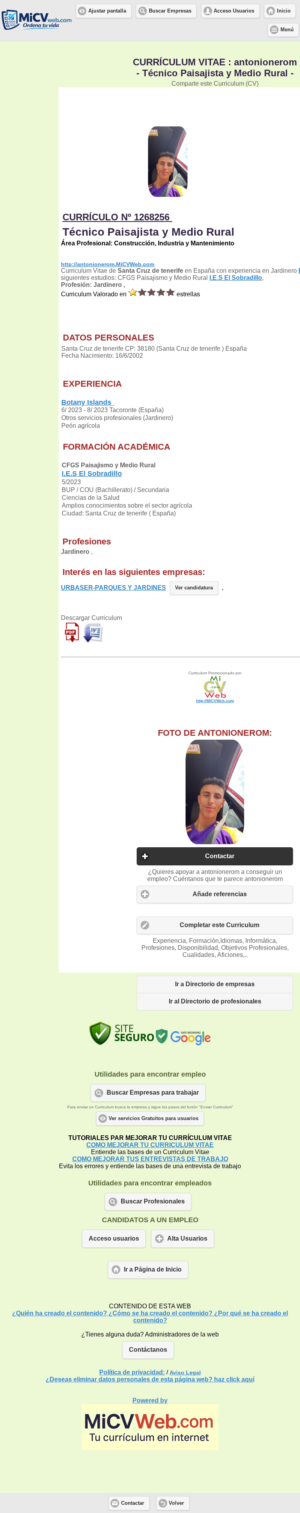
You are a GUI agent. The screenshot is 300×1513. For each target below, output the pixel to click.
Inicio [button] (284, 11)
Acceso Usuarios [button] (234, 11)
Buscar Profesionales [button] (153, 1201)
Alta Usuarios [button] (187, 1238)
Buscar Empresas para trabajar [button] (153, 1092)
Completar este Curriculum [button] (219, 925)
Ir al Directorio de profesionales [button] (215, 1001)
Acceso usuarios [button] (114, 1238)
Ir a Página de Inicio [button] (153, 1269)
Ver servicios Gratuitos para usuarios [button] (153, 1118)
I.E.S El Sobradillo (235, 277)
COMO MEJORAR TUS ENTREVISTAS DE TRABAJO (150, 1159)
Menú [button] (287, 29)
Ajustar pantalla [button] (107, 11)
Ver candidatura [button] (194, 588)
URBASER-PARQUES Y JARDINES (113, 587)
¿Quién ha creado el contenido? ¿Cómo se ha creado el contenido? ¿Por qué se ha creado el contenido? (150, 1317)
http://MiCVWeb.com (215, 701)
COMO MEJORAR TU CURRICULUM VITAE (150, 1145)
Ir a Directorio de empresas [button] (215, 984)
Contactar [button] (219, 856)
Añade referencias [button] (220, 894)
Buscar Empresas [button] (170, 11)
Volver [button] (176, 1503)
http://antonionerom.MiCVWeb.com (107, 264)
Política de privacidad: (132, 1372)
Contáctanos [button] (148, 1349)
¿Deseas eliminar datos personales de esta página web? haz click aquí (150, 1379)
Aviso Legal (185, 1372)
